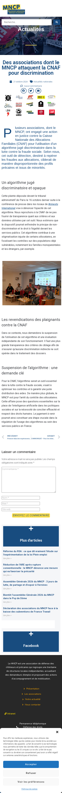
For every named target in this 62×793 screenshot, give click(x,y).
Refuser (31, 773)
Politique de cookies (29, 789)
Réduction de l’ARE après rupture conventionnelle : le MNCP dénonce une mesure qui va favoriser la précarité (30, 568)
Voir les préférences (31, 781)
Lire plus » (7, 558)
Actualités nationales (43, 81)
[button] (57, 732)
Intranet (11, 713)
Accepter (31, 764)
